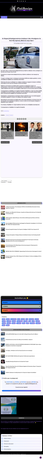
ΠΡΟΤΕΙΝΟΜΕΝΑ (13, 319)
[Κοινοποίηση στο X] (29, 43)
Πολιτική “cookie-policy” (8, 443)
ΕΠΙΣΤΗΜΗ (25, 321)
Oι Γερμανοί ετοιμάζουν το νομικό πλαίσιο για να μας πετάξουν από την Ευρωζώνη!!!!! (23, 234)
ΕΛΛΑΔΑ (7, 115)
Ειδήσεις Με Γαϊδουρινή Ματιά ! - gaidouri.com (16, 453)
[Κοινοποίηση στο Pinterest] (31, 43)
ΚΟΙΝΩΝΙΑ (11, 115)
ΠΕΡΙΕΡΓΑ (22, 319)
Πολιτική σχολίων (7, 449)
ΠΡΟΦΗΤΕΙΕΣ (32, 323)
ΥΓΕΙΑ (27, 319)
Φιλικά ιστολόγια (7, 438)
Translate (9, 182)
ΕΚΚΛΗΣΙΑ (3, 323)
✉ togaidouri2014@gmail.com (21, 390)
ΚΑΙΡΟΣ (23, 323)
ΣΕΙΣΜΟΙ (7, 325)
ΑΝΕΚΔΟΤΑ (8, 323)
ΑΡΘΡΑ (27, 323)
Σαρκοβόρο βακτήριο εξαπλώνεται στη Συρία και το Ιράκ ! (17, 361)
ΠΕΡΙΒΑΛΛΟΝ (31, 319)
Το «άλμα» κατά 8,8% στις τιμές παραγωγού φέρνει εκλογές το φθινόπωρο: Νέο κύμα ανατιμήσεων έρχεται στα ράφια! (7, 135)
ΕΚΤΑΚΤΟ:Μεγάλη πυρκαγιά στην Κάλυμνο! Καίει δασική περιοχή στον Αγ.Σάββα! (21, 134)
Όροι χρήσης (6, 446)
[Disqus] (21, 162)
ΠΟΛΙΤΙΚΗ (3, 321)
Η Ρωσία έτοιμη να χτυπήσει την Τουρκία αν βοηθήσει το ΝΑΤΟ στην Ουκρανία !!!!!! (22, 229)
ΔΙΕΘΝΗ (3, 325)
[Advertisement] (21, 28)
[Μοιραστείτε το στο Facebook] (30, 43)
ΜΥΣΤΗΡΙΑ (36, 319)
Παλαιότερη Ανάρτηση (37, 142)
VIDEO (19, 319)
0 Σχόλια (24, 43)
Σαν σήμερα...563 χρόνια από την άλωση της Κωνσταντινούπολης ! (19, 350)
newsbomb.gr (6, 111)
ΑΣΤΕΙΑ (33, 321)
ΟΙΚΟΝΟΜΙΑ (9, 321)
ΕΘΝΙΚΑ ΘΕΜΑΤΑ (19, 321)
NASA (30, 321)
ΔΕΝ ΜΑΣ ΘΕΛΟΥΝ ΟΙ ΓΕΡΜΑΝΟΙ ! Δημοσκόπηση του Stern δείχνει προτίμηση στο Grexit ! (24, 251)
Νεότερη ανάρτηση (5, 142)
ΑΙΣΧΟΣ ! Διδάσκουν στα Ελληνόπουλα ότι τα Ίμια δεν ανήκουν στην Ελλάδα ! (21, 372)
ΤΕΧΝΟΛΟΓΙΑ (38, 323)
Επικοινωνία (6, 441)
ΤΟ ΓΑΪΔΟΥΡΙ (19, 323)
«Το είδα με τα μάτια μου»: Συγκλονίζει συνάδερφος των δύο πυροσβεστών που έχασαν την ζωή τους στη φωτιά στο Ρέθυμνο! (35, 135)
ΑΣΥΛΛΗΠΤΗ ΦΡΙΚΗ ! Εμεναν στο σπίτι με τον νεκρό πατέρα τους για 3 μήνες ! (22, 334)
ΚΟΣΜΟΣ (7, 319)
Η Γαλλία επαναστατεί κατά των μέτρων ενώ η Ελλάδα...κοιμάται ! (19, 339)
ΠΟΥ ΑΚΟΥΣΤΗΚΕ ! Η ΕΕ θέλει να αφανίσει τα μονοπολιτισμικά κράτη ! (20, 356)
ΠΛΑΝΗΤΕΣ (37, 321)
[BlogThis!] (28, 43)
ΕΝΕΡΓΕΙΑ (13, 323)
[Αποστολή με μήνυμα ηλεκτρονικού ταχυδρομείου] (26, 43)
